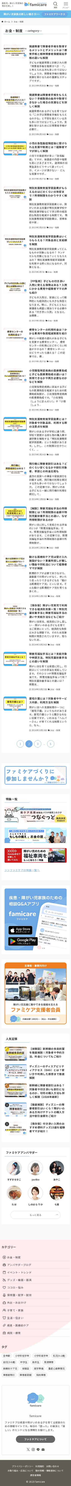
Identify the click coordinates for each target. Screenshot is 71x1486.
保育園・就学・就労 (19, 1295)
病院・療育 (14, 1333)
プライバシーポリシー (22, 1466)
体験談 (25, 1368)
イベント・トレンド (19, 1272)
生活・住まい (15, 1318)
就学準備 (38, 1368)
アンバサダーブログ (19, 1265)
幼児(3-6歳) (9, 1362)
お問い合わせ (52, 1466)
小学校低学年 (22, 1355)
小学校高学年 (41, 1355)
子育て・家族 (15, 1310)
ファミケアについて (35, 1439)
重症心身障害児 (56, 1368)
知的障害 (41, 1374)
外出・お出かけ (16, 1302)
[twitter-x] (28, 1449)
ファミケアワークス (54, 14)
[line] (38, 1449)
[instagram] (33, 1449)
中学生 (23, 1362)
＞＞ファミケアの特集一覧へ (22, 870)
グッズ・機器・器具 (19, 1280)
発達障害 (48, 1362)
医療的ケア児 (10, 1368)
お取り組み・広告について (20, 1470)
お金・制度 (14, 1257)
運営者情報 (35, 1475)
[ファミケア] (35, 5)
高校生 (35, 1362)
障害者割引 (9, 1374)
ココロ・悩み (15, 1287)
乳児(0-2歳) (59, 1355)
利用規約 (39, 1466)
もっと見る (35, 1214)
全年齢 (6, 1355)
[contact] (43, 1449)
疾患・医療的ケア (18, 1325)
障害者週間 (25, 1374)
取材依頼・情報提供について (49, 1470)
